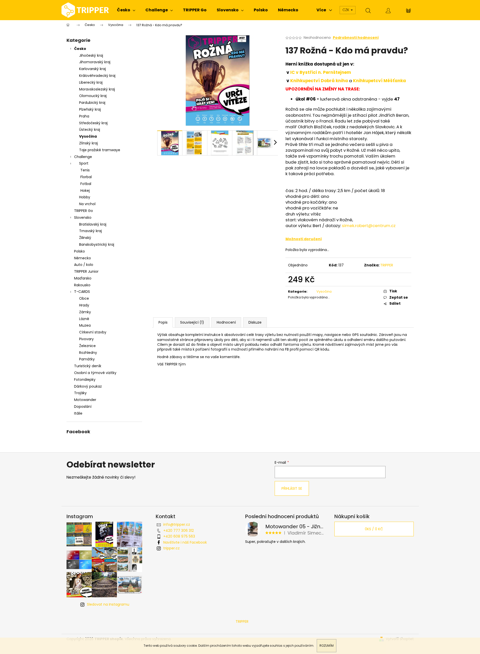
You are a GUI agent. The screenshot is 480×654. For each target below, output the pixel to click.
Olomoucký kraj (93, 95)
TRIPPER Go (83, 210)
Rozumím (326, 645)
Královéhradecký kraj (97, 75)
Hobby (84, 197)
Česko (80, 48)
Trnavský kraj (90, 230)
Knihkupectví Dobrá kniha (319, 81)
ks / (374, 529)
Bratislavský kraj (92, 224)
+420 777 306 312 (178, 530)
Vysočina (88, 136)
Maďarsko (82, 278)
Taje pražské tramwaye (99, 149)
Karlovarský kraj (92, 68)
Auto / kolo (83, 264)
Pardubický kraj (92, 102)
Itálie (78, 413)
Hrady (84, 305)
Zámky (85, 312)
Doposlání (82, 406)
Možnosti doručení (303, 238)
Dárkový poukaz (88, 386)
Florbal (86, 176)
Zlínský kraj (88, 143)
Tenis (85, 170)
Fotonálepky (84, 379)
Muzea (85, 325)
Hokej (85, 190)
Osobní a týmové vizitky (95, 372)
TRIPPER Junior (86, 271)
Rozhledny (88, 352)
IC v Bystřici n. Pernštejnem (321, 72)
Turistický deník (87, 365)
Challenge (83, 156)
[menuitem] (126, 10)
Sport (83, 163)
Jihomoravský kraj (94, 62)
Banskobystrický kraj (96, 244)
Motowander (85, 399)
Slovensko (82, 217)
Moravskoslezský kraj (97, 89)
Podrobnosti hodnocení (356, 37)
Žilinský (85, 237)
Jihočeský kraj (91, 55)
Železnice (87, 345)
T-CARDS (82, 291)
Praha (84, 116)
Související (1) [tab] (192, 322)
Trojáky (80, 392)
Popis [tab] (163, 322)
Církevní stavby (92, 332)
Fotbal (85, 183)
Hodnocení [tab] (226, 322)
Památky (87, 359)
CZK (346, 9)
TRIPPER (386, 265)
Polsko (79, 251)
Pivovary (86, 338)
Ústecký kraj (89, 129)
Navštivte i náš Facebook (185, 542)
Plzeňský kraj (90, 109)
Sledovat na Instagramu (108, 604)
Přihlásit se (291, 488)
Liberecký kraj (91, 82)
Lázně (84, 318)
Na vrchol (87, 203)
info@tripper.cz (176, 524)
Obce (84, 298)
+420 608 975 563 (179, 536)
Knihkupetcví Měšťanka (379, 81)
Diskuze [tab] (255, 322)
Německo (82, 258)
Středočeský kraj (93, 123)
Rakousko (82, 285)
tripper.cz (171, 548)
